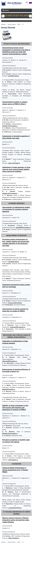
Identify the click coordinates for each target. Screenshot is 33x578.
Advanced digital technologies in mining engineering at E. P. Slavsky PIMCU (15, 470)
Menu (7, 10)
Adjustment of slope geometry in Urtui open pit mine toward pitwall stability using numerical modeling (16, 169)
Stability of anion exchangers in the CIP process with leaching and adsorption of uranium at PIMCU (15, 408)
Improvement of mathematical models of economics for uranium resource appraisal (16, 209)
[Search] (26, 2)
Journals (3, 24)
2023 (19, 24)
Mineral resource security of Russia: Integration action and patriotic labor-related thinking (16, 520)
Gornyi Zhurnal (11, 24)
